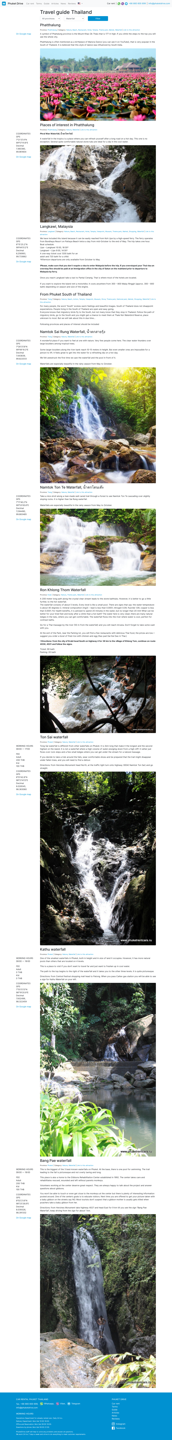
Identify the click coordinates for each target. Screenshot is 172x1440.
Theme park (103, 30)
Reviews (72, 3)
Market (111, 30)
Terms (39, 3)
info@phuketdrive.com (159, 3)
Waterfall (118, 30)
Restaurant (82, 30)
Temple (95, 30)
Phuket (50, 742)
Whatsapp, (48, 1403)
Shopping (132, 231)
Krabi (49, 595)
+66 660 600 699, (29, 1404)
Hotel (89, 30)
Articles (55, 3)
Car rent (30, 3)
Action (75, 299)
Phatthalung (52, 30)
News (63, 3)
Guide (46, 3)
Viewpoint (100, 231)
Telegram (75, 1403)
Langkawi (51, 231)
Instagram (120, 1424)
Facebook (120, 1428)
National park (122, 299)
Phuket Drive (15, 3)
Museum (108, 231)
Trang (50, 299)
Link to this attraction (131, 30)
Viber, (62, 1403)
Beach (75, 30)
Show (103, 299)
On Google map (23, 34)
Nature (69, 30)
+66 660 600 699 (137, 3)
